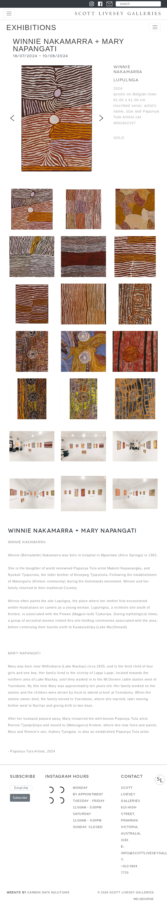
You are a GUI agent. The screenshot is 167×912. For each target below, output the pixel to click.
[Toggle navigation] (9, 13)
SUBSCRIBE (23, 776)
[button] (12, 118)
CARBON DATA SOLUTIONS (48, 892)
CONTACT (132, 776)
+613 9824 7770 (129, 869)
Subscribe (20, 797)
